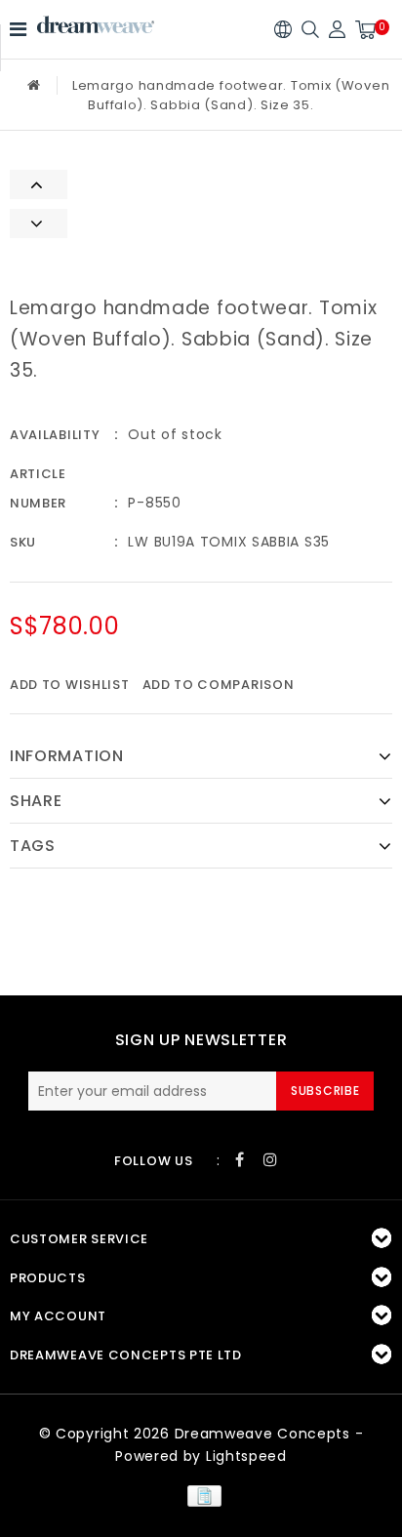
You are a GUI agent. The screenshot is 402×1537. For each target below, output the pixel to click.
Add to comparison (218, 684)
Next (38, 223)
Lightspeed (246, 1456)
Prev (38, 184)
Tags (33, 845)
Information (67, 756)
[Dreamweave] (95, 25)
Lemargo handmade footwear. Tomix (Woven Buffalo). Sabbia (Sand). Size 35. (230, 95)
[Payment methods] (201, 1495)
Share (36, 800)
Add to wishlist (70, 684)
